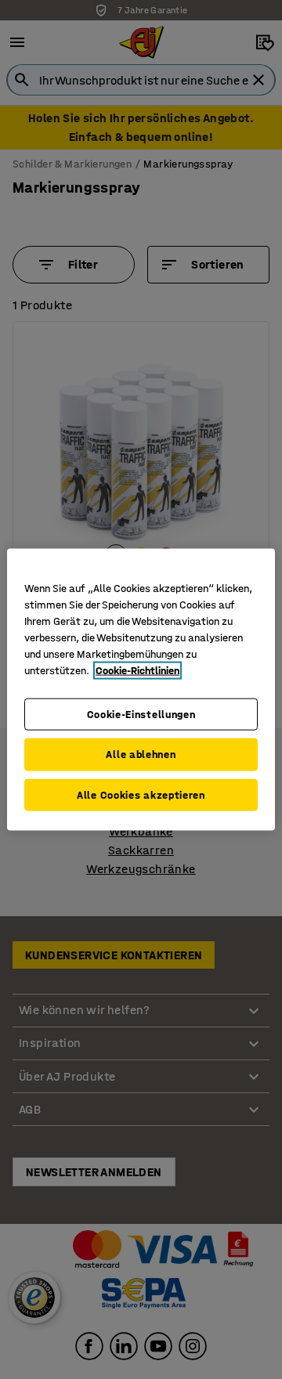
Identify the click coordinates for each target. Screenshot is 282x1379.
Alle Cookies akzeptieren (141, 794)
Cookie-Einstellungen (141, 713)
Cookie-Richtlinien (137, 670)
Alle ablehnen (140, 754)
